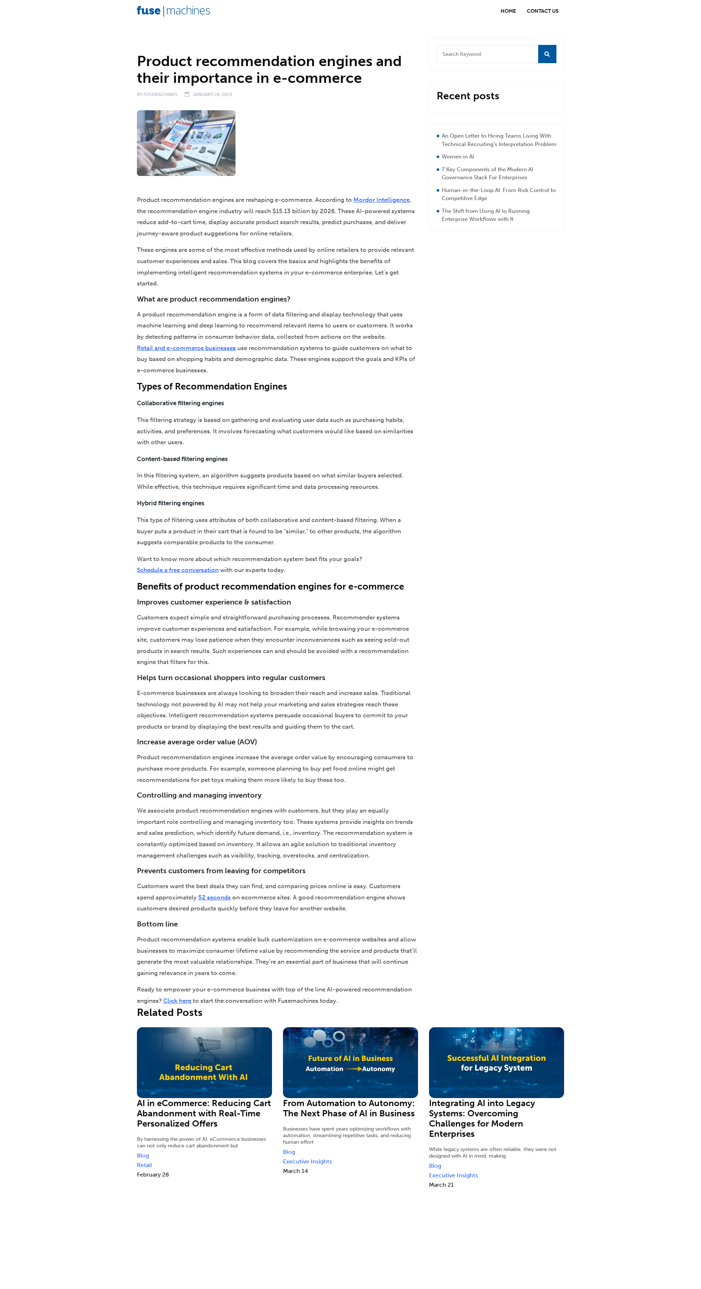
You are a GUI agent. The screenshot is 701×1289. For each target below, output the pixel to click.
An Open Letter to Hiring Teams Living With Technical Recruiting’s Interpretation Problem (499, 140)
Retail (144, 1165)
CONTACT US (543, 11)
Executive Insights (307, 1161)
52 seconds (214, 897)
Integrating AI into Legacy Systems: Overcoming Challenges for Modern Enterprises (482, 1118)
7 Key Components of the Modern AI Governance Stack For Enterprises (487, 173)
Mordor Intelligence (381, 199)
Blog (173, 42)
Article (149, 42)
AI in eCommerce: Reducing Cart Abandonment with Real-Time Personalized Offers (204, 1113)
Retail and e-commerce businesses (186, 348)
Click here (177, 1000)
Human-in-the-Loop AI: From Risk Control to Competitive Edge (499, 194)
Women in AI (458, 156)
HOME (508, 11)
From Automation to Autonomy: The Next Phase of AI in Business (349, 1108)
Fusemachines (160, 94)
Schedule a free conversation (178, 569)
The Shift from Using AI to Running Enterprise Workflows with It (486, 215)
